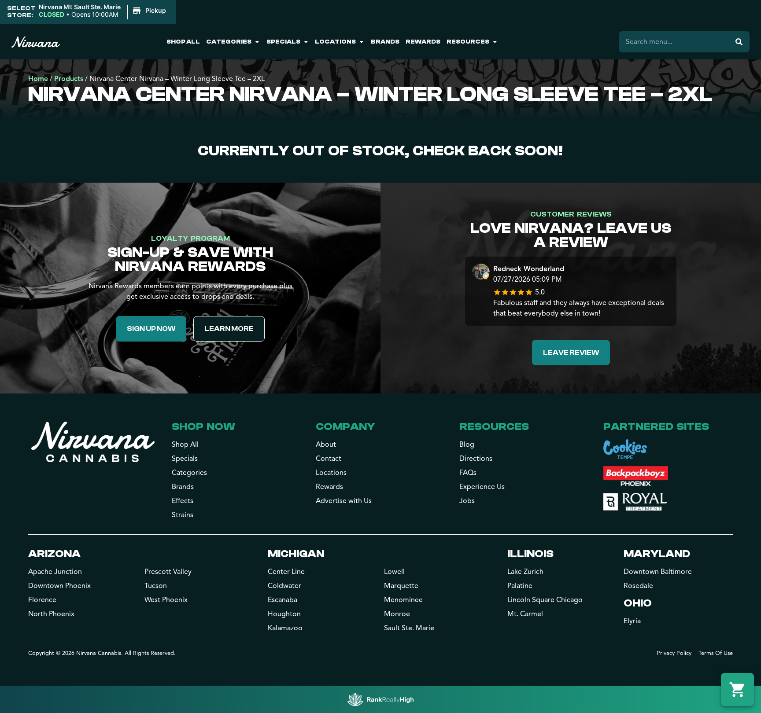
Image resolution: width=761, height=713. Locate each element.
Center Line (286, 571)
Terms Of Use (715, 653)
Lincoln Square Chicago (545, 599)
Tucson (155, 585)
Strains (182, 515)
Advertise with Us (344, 500)
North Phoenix (51, 614)
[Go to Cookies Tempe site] (625, 449)
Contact (328, 458)
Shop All (183, 41)
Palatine (519, 585)
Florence (42, 599)
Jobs (467, 500)
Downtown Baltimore (658, 571)
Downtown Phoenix (59, 585)
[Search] (739, 41)
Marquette (401, 585)
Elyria (632, 621)
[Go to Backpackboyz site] (635, 476)
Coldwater (284, 585)
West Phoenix (166, 599)
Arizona (54, 554)
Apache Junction (55, 571)
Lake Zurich (525, 571)
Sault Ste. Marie (409, 628)
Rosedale (638, 585)
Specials (283, 41)
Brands (385, 41)
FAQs (468, 472)
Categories (228, 41)
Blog (466, 444)
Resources (468, 41)
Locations (335, 41)
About (326, 444)
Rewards (423, 41)
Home (38, 78)
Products (68, 78)
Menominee (403, 599)
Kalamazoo (285, 628)
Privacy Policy (674, 653)
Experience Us (482, 486)
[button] (104, 11)
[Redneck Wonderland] (481, 272)
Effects (182, 500)
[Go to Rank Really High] (380, 699)
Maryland (657, 554)
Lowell (394, 571)
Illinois (530, 554)
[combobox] (673, 41)
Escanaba (282, 599)
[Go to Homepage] (93, 442)
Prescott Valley (168, 571)
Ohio (638, 603)
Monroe (397, 614)
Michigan (296, 554)
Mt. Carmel (525, 614)
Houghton (284, 614)
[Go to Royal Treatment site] (635, 502)
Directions (475, 458)
